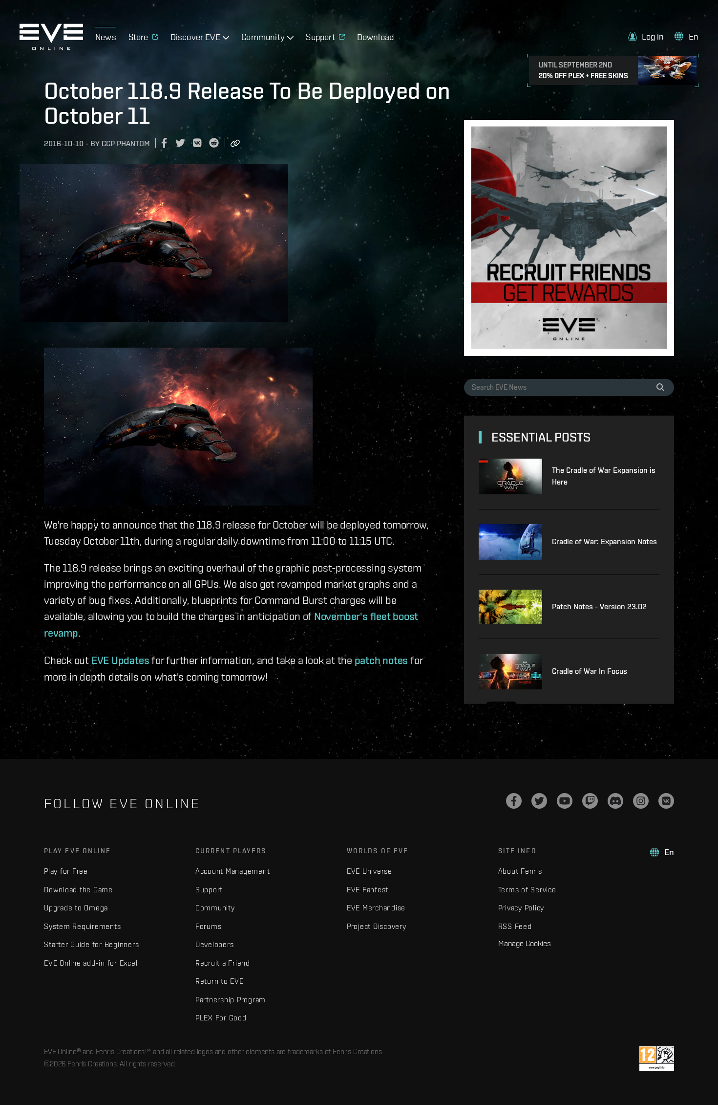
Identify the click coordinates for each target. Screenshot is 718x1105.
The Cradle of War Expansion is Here (603, 475)
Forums (208, 926)
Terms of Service (527, 889)
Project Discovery (376, 926)
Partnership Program (230, 999)
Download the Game (78, 889)
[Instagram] (641, 801)
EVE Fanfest (367, 889)
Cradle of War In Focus (589, 671)
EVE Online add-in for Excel (90, 963)
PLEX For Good (221, 1018)
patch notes (381, 660)
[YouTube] (564, 801)
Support (209, 889)
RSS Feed (515, 926)
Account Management (232, 871)
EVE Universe (369, 871)
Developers (214, 944)
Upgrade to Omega (76, 908)
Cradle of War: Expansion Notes (604, 541)
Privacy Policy (521, 908)
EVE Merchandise (376, 908)
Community (215, 908)
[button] (646, 36)
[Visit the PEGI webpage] (656, 1058)
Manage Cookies (524, 943)
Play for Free (66, 871)
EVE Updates (120, 660)
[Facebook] (514, 801)
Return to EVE (219, 981)
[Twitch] (590, 801)
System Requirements (82, 926)
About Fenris (520, 871)
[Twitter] (539, 801)
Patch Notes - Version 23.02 (599, 606)
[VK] (666, 801)
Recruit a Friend (222, 963)
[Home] (51, 47)
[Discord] (615, 801)
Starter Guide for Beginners (91, 944)
